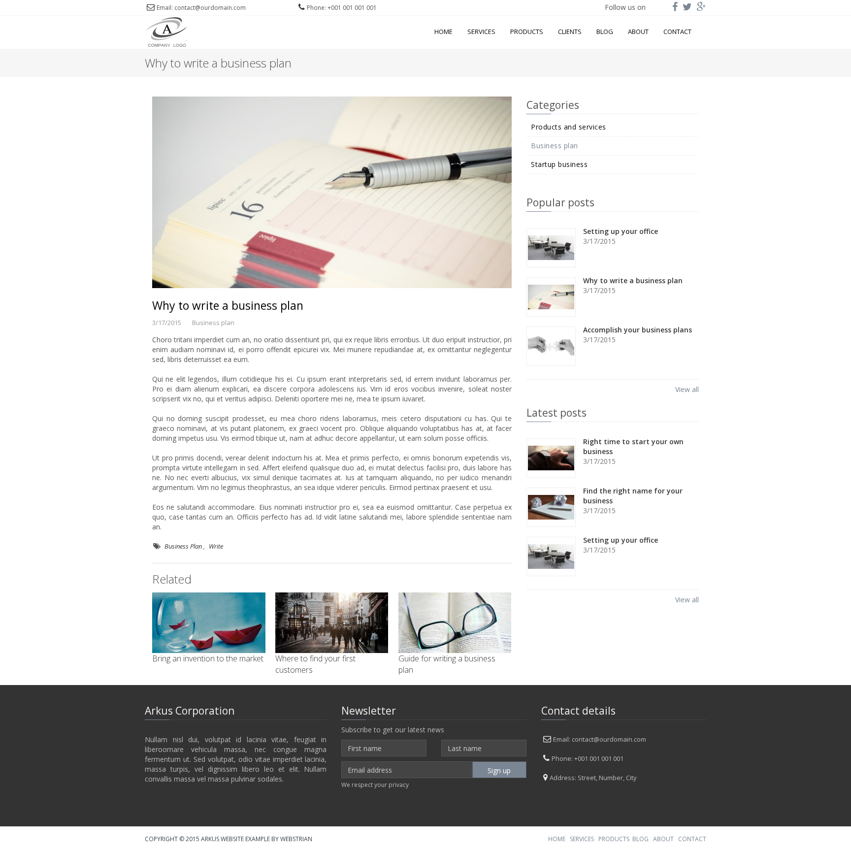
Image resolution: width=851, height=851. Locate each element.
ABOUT (663, 839)
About (638, 31)
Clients (570, 31)
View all (687, 389)
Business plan (554, 145)
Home (443, 31)
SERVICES (582, 839)
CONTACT (692, 839)
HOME (556, 839)
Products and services (568, 127)
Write (216, 546)
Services (481, 31)
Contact (677, 31)
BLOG (640, 839)
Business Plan (183, 546)
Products (526, 31)
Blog (604, 31)
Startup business (559, 164)
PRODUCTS (613, 839)
